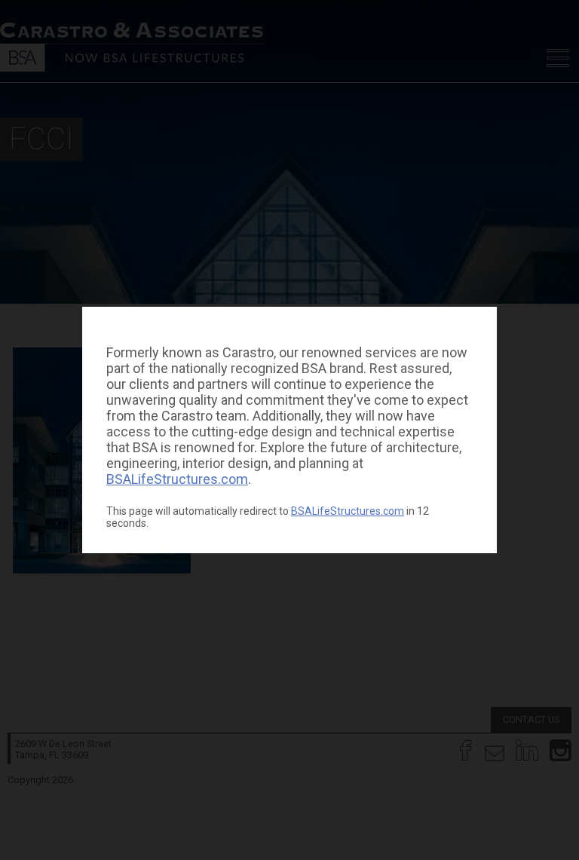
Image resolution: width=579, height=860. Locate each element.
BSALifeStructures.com (177, 479)
